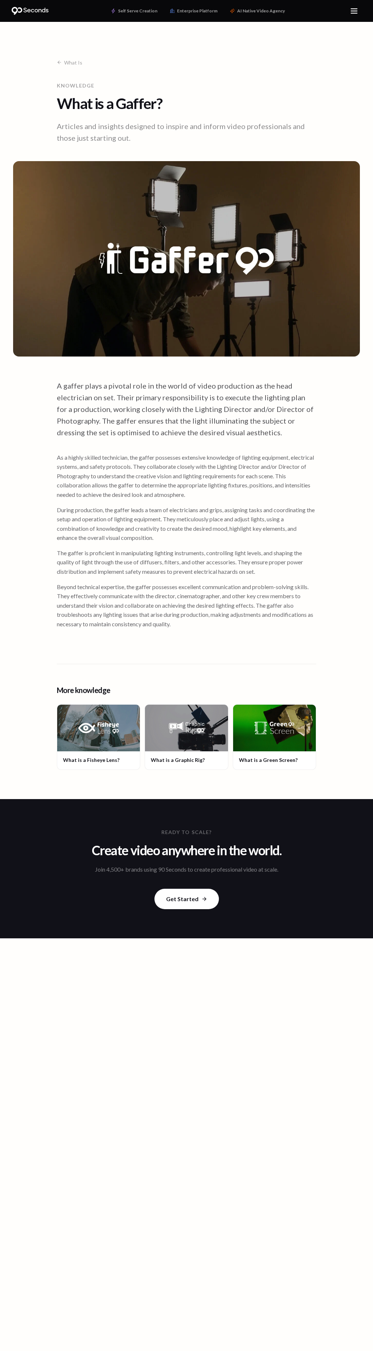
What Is (73, 62)
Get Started (182, 898)
